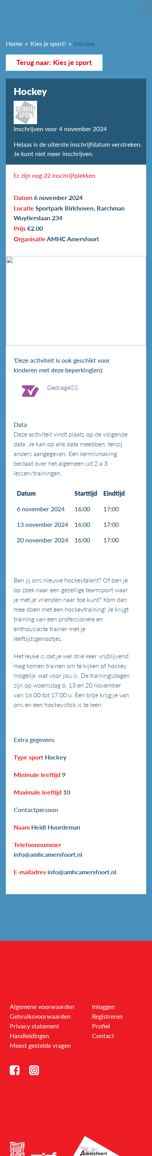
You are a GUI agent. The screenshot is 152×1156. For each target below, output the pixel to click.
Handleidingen (29, 1035)
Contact (103, 1035)
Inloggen (103, 1006)
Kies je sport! (48, 43)
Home (14, 43)
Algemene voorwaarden (42, 1006)
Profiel (101, 1026)
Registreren (107, 1016)
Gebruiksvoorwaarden (40, 1016)
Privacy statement (34, 1026)
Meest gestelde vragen (40, 1045)
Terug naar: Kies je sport (54, 62)
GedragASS (62, 387)
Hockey (84, 43)
